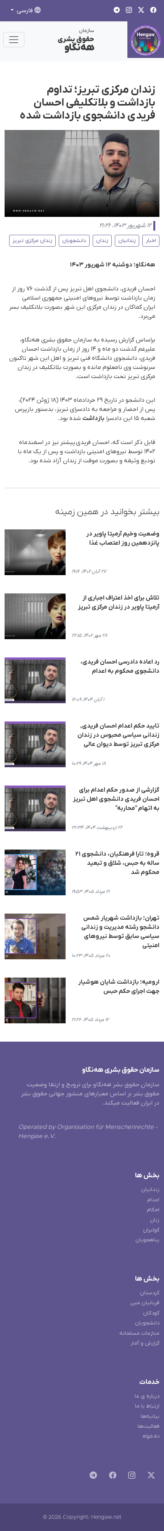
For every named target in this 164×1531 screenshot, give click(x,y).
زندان (102, 240)
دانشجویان (74, 240)
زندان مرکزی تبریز (32, 240)
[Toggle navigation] (13, 39)
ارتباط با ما (147, 1406)
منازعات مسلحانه (139, 1333)
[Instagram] (130, 1476)
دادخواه (151, 1436)
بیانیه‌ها (150, 1416)
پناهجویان (147, 1240)
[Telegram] (92, 1476)
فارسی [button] (24, 10)
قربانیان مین (144, 1303)
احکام (153, 1210)
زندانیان (127, 240)
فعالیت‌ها (148, 1426)
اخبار (151, 240)
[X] (150, 1476)
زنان (154, 1220)
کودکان (151, 1313)
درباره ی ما (147, 1396)
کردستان (149, 1293)
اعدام (153, 1200)
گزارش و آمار (144, 1343)
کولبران (151, 1230)
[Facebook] (111, 1476)
